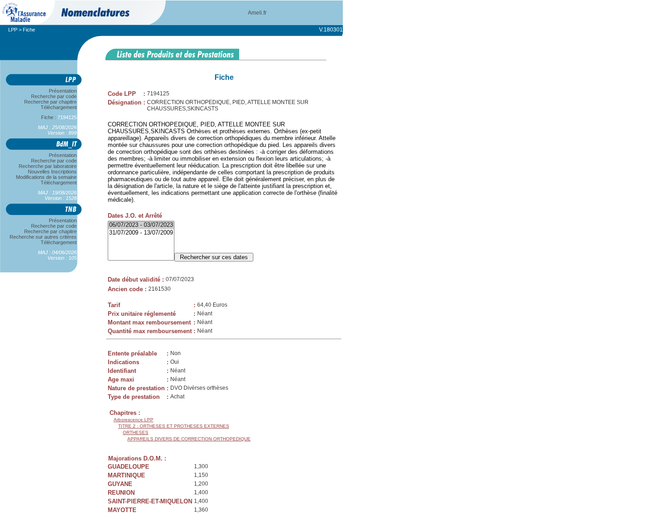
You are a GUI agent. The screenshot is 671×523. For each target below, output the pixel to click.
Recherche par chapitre (50, 102)
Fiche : (55, 117)
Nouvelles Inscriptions (52, 171)
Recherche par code (54, 96)
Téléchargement (58, 107)
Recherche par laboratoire (47, 166)
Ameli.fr (257, 13)
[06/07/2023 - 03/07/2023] (141, 225)
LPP (12, 29)
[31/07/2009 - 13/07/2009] (141, 233)
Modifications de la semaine (46, 177)
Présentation (63, 91)
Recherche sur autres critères (43, 237)
